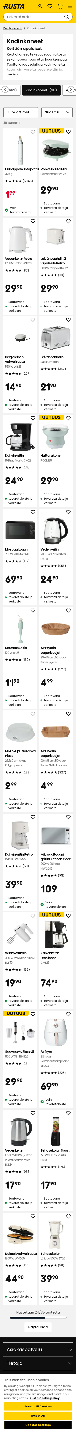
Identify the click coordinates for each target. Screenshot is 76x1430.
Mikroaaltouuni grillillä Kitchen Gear (56, 861)
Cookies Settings (38, 1425)
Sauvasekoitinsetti (19, 1053)
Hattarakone (50, 457)
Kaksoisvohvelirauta (20, 1256)
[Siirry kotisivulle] (14, 6)
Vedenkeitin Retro (18, 260)
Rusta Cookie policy (45, 1398)
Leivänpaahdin (52, 359)
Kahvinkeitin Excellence (50, 958)
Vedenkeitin (53, 554)
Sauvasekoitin (16, 650)
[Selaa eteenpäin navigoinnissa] (71, 89)
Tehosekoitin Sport (55, 1155)
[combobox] (33, 17)
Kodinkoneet (41, 90)
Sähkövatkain (19, 958)
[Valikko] (70, 6)
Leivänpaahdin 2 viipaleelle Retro (55, 263)
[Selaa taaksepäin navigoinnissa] (5, 89)
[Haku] (67, 17)
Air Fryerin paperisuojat (53, 655)
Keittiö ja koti (12, 28)
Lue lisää (13, 74)
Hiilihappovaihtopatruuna (20, 171)
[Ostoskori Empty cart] (60, 6)
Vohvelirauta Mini (54, 171)
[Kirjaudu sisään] (40, 6)
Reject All (38, 1416)
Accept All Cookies (38, 1406)
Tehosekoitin (53, 1256)
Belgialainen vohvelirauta (15, 362)
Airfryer (55, 1058)
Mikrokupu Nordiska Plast (20, 758)
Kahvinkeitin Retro (19, 856)
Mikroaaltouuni (17, 551)
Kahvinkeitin (18, 457)
